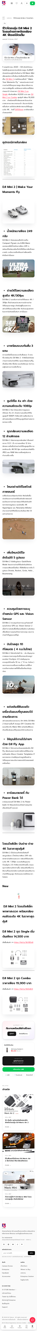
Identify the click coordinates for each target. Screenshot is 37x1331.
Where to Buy (25, 1269)
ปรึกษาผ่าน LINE (18, 1069)
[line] (22, 1244)
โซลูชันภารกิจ (25, 1280)
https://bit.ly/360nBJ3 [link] (23, 989)
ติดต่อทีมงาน (23, 1034)
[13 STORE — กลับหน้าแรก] (4, 3)
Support (5, 1307)
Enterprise (5, 1269)
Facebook (18, 1075)
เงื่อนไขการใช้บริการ (22, 1319)
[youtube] (13, 1244)
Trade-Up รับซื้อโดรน (9, 1297)
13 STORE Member (8, 1290)
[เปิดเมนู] (12, 3)
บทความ (9, 18)
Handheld (5, 1273)
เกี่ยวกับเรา (24, 1266)
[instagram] (8, 1244)
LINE (8, 1075)
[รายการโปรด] (17, 3)
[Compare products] (26, 3)
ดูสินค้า (11, 1034)
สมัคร (31, 1253)
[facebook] (4, 1244)
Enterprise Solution (27, 1276)
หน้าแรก (3, 18)
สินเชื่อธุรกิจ (5, 1304)
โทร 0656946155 (7, 1237)
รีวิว (5, 23)
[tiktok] (17, 1244)
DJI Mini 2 (10, 79)
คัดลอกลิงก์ (29, 1075)
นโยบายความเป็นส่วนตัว (9, 1319)
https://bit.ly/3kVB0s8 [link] (23, 942)
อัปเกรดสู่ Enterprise (9, 1300)
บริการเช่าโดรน (6, 1293)
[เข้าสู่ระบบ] (22, 3)
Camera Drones (7, 1266)
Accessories (6, 1276)
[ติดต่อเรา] (32, 1320)
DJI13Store (19, 109)
